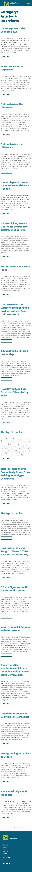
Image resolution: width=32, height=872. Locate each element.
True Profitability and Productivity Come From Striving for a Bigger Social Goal (15, 473)
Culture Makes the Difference (12, 146)
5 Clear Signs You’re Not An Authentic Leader (15, 589)
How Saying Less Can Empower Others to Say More (15, 392)
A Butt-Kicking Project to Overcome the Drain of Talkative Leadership (15, 227)
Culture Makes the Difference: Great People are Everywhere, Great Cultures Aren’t (15, 309)
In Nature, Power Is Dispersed (12, 68)
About (5, 853)
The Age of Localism (12, 432)
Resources (6, 851)
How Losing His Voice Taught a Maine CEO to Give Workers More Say (14, 551)
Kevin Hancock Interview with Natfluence (15, 629)
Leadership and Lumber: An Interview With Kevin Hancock (15, 185)
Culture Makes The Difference (12, 106)
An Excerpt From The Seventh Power (13, 30)
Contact (6, 849)
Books (5, 847)
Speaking (6, 845)
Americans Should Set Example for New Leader (15, 715)
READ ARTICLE (6, 56)
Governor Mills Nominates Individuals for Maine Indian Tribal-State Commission (15, 670)
